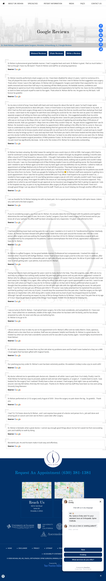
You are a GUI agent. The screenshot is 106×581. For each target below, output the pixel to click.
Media (71, 3)
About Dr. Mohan (16, 3)
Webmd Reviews (38, 53)
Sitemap (49, 548)
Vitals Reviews (56, 53)
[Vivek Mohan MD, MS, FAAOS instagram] (101, 44)
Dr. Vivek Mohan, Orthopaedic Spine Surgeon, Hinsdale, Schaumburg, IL (29, 45)
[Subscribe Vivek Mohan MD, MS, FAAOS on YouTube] (101, 35)
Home (3, 3)
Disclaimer (23, 548)
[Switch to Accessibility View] (3, 576)
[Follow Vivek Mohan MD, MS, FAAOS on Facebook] (100, 26)
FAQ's (82, 3)
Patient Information (53, 3)
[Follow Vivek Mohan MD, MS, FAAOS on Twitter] (101, 30)
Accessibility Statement (53, 554)
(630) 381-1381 (76, 473)
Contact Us (96, 3)
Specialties (33, 3)
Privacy (36, 548)
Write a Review (74, 53)
